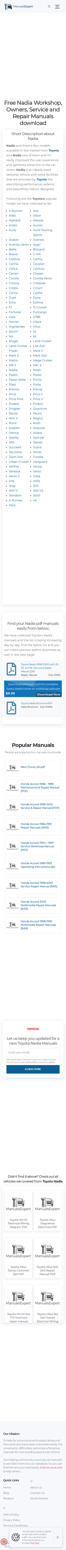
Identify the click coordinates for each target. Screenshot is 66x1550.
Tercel (37, 452)
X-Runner (16, 500)
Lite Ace (39, 346)
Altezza (38, 220)
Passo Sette (17, 380)
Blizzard (39, 249)
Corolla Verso (42, 278)
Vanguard (40, 462)
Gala (12, 317)
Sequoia (39, 428)
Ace (35, 211)
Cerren (14, 273)
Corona (14, 283)
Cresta (13, 288)
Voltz (36, 481)
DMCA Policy (11, 1514)
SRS (11, 442)
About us (36, 1487)
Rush (36, 423)
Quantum (40, 408)
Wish (36, 495)
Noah (37, 370)
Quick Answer (39, 1498)
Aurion (38, 225)
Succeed (15, 447)
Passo (37, 375)
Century (39, 269)
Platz (12, 384)
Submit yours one (51, 1467)
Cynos (13, 293)
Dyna (37, 297)
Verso (37, 471)
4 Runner (15, 211)
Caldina (14, 259)
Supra (37, 447)
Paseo (13, 375)
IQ (34, 331)
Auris (12, 230)
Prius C (38, 394)
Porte (37, 384)
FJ (10, 307)
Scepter (14, 428)
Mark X (14, 355)
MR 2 (12, 365)
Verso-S (14, 476)
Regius (38, 418)
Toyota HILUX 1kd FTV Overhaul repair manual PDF (18, 1319)
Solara (37, 433)
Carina (13, 264)
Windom (15, 495)
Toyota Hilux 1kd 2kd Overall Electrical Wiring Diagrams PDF (47, 1319)
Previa (37, 389)
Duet (12, 297)
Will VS (38, 490)
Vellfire (14, 466)
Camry (38, 259)
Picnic (37, 380)
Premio (14, 389)
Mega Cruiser (42, 360)
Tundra (38, 457)
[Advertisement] (33, 57)
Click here (34, 1543)
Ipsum (13, 331)
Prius (12, 394)
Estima (38, 302)
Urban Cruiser (19, 462)
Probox (38, 404)
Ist (34, 336)
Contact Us (37, 1493)
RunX (13, 423)
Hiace (37, 322)
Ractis (13, 413)
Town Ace (16, 457)
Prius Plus (16, 399)
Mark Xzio (40, 355)
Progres (14, 408)
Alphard (14, 220)
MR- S (37, 365)
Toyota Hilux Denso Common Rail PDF (18, 1270)
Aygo (36, 244)
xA (35, 500)
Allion (37, 215)
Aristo (13, 225)
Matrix (13, 360)
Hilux (37, 326)
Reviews (8, 1498)
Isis (11, 336)
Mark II (38, 351)
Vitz (11, 481)
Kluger (13, 341)
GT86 (36, 317)
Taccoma (15, 452)
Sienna (14, 433)
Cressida (39, 283)
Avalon (14, 240)
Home (7, 1487)
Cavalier (39, 264)
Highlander (17, 326)
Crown (37, 288)
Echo (12, 302)
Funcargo (40, 312)
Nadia (13, 370)
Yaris (12, 505)
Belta (12, 249)
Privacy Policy (11, 1520)
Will (36, 486)
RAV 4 (13, 418)
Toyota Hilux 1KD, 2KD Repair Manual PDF (48, 1270)
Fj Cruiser (40, 307)
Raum (37, 413)
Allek (12, 215)
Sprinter (39, 437)
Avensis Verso (19, 244)
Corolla (14, 278)
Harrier (14, 322)
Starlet (37, 442)
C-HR (37, 254)
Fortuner (15, 312)
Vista (36, 476)
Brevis (13, 254)
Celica (13, 269)
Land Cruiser (42, 341)
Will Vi (13, 490)
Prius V (38, 399)
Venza (37, 466)
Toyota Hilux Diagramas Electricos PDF (47, 1223)
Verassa (14, 471)
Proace (14, 404)
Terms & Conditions (15, 1525)
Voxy (12, 486)
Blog (6, 1493)
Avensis (38, 240)
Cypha (37, 293)
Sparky (14, 437)
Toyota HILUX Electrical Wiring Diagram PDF (18, 1223)
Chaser (38, 273)
